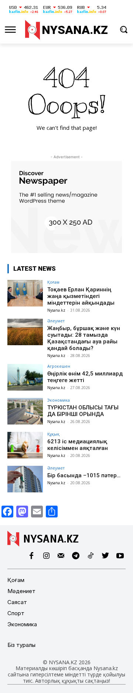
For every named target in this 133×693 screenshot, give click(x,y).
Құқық (53, 434)
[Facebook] (31, 556)
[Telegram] (75, 556)
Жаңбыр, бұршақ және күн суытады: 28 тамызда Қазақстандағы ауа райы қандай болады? (83, 338)
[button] (123, 29)
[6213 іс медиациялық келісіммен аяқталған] (25, 445)
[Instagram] (46, 556)
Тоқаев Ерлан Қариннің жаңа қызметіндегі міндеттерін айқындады (81, 296)
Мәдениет (21, 591)
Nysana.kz (56, 310)
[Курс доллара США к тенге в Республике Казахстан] (23, 13)
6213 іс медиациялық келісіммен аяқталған (77, 444)
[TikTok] (90, 556)
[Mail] (60, 556)
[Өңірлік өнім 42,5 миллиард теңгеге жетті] (25, 377)
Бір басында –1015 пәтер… (83, 475)
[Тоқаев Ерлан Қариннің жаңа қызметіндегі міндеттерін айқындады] (25, 293)
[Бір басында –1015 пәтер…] (25, 479)
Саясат (17, 602)
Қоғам (53, 282)
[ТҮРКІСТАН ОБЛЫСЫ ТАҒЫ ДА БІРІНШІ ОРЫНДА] (25, 411)
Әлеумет (56, 321)
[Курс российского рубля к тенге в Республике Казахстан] (91, 13)
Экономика (58, 400)
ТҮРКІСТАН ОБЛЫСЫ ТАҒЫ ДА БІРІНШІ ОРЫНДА (83, 410)
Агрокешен (58, 366)
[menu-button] (10, 29)
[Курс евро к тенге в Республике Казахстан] (57, 13)
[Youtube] (120, 556)
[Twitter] (105, 556)
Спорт (15, 613)
